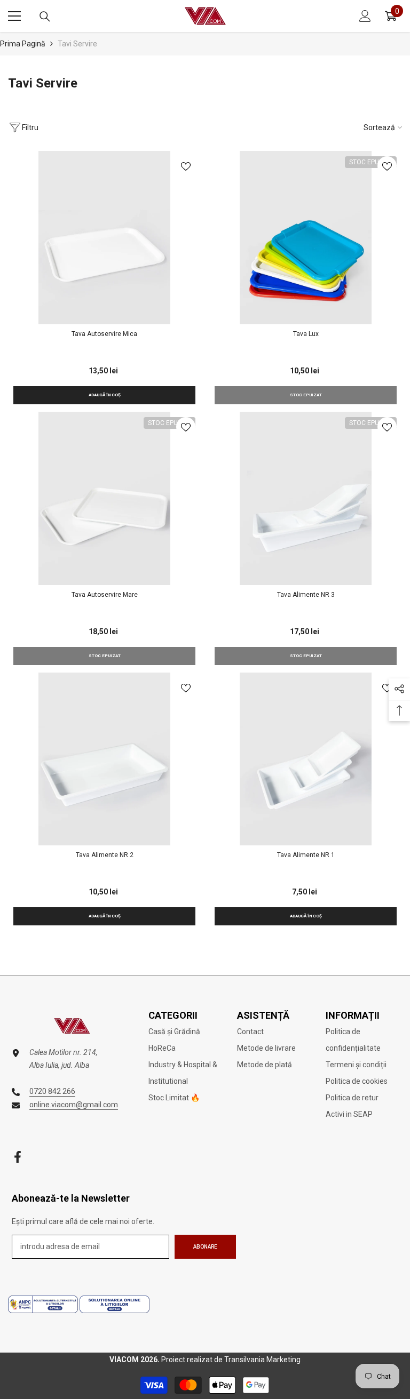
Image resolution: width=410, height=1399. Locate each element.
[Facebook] (17, 1157)
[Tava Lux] (305, 237)
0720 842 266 (52, 1091)
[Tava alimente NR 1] (305, 759)
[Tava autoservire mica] (104, 237)
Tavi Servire (77, 43)
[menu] (14, 16)
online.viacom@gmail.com (73, 1104)
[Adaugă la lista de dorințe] (185, 165)
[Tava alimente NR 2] (104, 759)
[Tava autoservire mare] (104, 498)
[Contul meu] (365, 16)
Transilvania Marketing (262, 1359)
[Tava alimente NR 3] (305, 498)
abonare (205, 1247)
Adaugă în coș (105, 395)
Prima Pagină (22, 43)
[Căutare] (44, 16)
